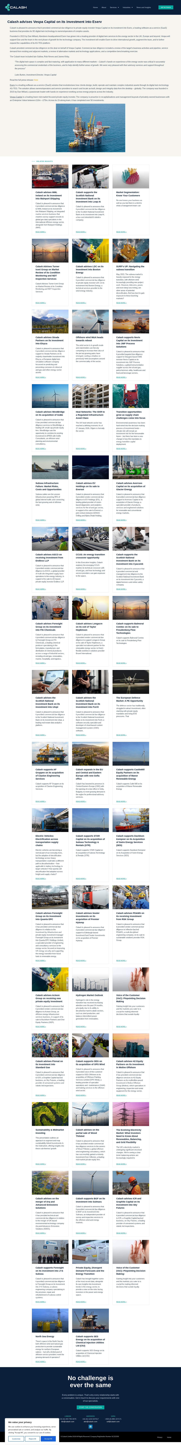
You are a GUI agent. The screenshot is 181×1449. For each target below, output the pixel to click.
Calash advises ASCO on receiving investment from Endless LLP (49, 557)
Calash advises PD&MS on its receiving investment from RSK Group (130, 916)
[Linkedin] (90, 1427)
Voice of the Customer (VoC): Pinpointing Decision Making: (130, 1271)
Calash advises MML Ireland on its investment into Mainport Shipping (49, 195)
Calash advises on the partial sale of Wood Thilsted (87, 1133)
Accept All (48, 1439)
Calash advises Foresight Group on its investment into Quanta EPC (49, 916)
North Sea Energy (45, 1336)
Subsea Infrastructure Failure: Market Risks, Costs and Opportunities (48, 486)
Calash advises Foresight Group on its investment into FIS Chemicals (49, 626)
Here (36, 80)
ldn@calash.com (67, 1422)
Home (95, 7)
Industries (126, 7)
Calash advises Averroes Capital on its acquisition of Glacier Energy (130, 486)
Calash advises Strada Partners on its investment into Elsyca (49, 340)
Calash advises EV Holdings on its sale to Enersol (87, 486)
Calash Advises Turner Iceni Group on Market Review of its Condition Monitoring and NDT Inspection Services (48, 272)
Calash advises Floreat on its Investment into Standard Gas (49, 1064)
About (104, 7)
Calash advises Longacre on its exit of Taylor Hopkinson (89, 626)
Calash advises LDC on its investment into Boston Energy (90, 269)
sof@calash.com (113, 1422)
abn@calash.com (90, 1422)
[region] (32, 1431)
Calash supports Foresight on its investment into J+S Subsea (50, 1271)
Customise (16, 1439)
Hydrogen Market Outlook (89, 995)
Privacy (159, 1437)
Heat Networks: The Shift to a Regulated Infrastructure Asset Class (90, 415)
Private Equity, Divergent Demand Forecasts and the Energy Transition (90, 1271)
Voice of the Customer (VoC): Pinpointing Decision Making (130, 998)
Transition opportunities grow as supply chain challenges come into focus (130, 415)
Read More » (41, 232)
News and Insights (144, 7)
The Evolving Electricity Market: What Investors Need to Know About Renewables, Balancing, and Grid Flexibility (128, 1136)
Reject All (32, 1439)
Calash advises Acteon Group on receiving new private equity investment (49, 998)
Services (113, 7)
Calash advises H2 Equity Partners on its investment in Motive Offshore (130, 1064)
